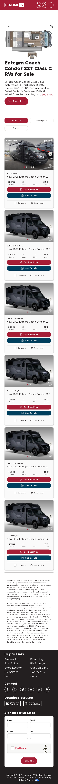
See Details (31, 196)
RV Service (11, 671)
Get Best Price (31, 190)
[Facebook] (7, 689)
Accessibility (44, 777)
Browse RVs (12, 659)
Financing (36, 659)
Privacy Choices (27, 780)
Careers (35, 676)
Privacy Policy (19, 777)
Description (41, 120)
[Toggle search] (44, 5)
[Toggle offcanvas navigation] (50, 5)
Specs (16, 128)
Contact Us (37, 671)
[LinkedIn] (39, 689)
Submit (29, 760)
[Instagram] (15, 689)
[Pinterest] (47, 689)
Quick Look (39, 203)
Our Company (39, 667)
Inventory (16, 120)
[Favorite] (50, 166)
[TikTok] (23, 689)
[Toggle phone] (38, 5)
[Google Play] (32, 703)
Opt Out (32, 777)
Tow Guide (11, 663)
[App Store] (13, 703)
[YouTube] (31, 689)
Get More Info (16, 101)
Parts (8, 676)
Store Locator (13, 667)
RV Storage (37, 663)
